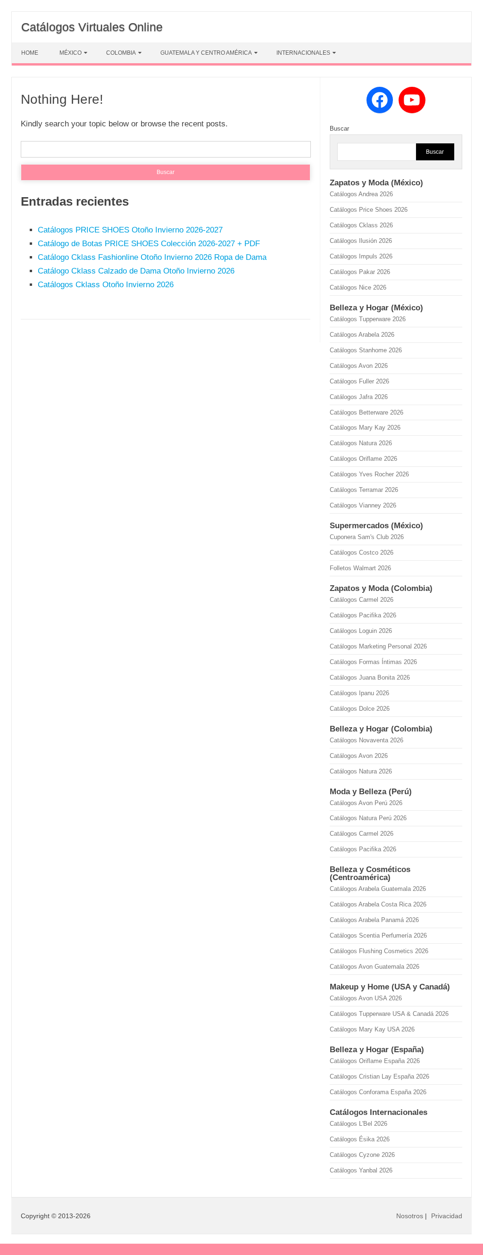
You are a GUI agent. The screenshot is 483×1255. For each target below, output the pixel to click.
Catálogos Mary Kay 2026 (365, 427)
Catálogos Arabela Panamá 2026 (374, 919)
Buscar (339, 128)
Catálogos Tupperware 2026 (368, 319)
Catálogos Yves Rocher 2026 (369, 474)
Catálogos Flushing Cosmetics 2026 (379, 951)
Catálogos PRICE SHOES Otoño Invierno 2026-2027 (130, 229)
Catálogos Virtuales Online (92, 26)
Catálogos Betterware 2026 (366, 412)
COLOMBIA (121, 53)
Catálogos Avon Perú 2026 (366, 802)
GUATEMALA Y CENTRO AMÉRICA (206, 53)
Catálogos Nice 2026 (358, 287)
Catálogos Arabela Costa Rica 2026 (378, 904)
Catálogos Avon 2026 (359, 365)
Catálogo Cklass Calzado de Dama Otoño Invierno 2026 (136, 270)
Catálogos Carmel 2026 (361, 599)
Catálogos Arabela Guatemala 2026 (378, 888)
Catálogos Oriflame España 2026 (375, 1060)
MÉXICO (70, 53)
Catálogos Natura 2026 (361, 443)
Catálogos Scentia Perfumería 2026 (378, 935)
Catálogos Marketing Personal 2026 (378, 646)
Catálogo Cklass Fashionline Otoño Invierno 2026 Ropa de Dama (152, 257)
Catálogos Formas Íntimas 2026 (373, 661)
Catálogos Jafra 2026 (359, 396)
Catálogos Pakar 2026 (360, 271)
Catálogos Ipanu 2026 (359, 693)
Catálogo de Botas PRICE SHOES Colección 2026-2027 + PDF (149, 243)
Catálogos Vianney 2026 (363, 505)
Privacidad (446, 1216)
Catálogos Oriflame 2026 (363, 458)
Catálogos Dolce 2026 (360, 708)
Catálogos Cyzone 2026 (362, 1154)
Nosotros (409, 1216)
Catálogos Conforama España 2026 (378, 1092)
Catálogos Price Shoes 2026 (369, 209)
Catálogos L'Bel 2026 (358, 1123)
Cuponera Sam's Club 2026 (367, 536)
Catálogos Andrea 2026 (361, 194)
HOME (29, 53)
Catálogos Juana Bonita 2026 (370, 677)
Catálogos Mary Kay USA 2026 (372, 1029)
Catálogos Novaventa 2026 (366, 740)
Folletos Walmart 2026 (360, 568)
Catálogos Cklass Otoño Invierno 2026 (106, 284)
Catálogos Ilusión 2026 (361, 240)
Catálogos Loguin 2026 (361, 630)
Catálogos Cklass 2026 (361, 225)
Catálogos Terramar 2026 (364, 489)
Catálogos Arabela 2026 (362, 334)
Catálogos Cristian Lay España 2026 (379, 1076)
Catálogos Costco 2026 (361, 552)
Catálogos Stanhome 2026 (366, 350)
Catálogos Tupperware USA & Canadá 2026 (389, 1013)
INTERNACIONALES (303, 53)
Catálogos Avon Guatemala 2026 (374, 966)
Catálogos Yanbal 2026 (361, 1170)
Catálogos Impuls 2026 (361, 256)
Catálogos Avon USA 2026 (366, 998)
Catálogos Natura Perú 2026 (368, 818)
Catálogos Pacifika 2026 (363, 615)
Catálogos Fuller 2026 (359, 381)
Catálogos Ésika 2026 (360, 1139)
